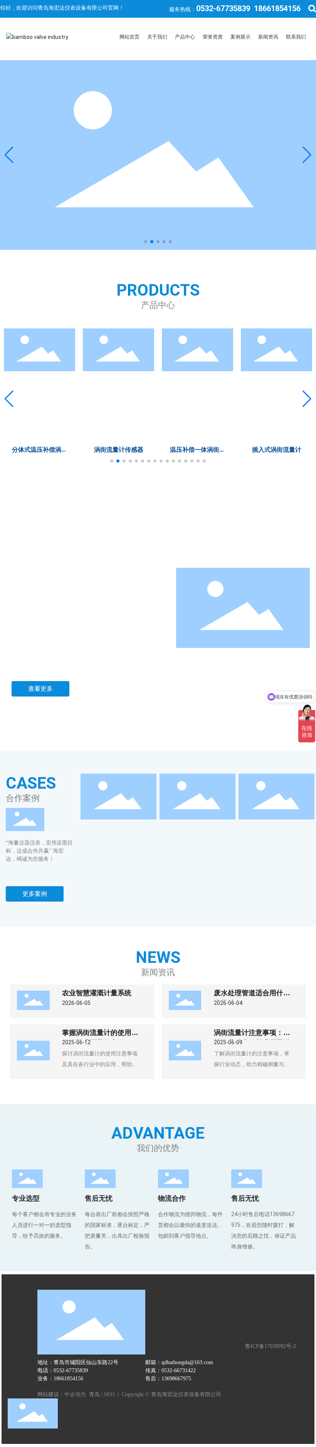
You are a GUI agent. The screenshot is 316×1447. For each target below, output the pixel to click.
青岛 (94, 1394)
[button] (145, 241)
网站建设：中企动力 (62, 1394)
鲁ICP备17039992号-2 (270, 1346)
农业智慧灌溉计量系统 (96, 993)
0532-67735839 (223, 8)
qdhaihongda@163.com (187, 1362)
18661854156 (277, 8)
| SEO (107, 1394)
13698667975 (176, 1378)
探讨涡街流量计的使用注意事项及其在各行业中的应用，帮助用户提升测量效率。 (100, 1064)
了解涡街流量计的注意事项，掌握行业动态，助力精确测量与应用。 (251, 1064)
